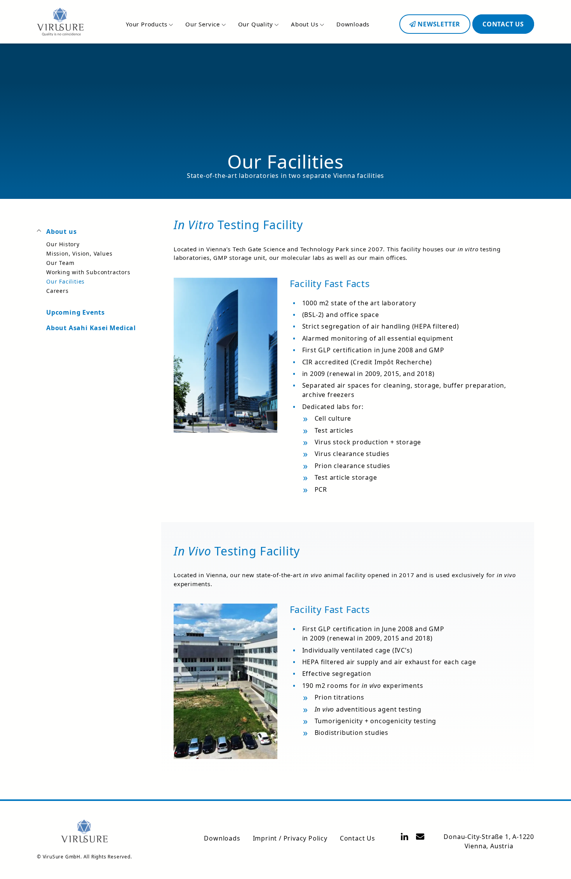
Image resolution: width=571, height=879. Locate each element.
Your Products (147, 24)
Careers (57, 290)
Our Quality (256, 24)
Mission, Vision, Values (79, 253)
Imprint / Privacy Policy (290, 838)
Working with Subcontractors (88, 272)
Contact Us (357, 838)
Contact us (503, 24)
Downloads (352, 24)
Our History (63, 244)
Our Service (203, 24)
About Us (305, 24)
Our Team (60, 262)
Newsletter (438, 24)
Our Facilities (65, 281)
